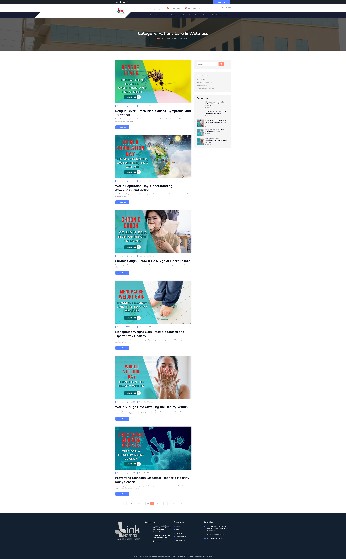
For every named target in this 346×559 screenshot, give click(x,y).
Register (228, 8)
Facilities (182, 15)
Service (165, 15)
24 (178, 503)
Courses (197, 15)
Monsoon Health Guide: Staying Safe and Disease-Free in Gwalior (216, 104)
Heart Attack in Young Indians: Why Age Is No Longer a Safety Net (216, 122)
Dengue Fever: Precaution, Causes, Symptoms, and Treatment (153, 113)
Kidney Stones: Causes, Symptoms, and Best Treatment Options (216, 140)
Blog (190, 15)
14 (139, 503)
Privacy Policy (207, 556)
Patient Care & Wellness (146, 106)
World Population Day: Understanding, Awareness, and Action (144, 188)
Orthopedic (201, 79)
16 (148, 503)
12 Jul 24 (131, 106)
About (158, 15)
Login (223, 8)
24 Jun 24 (131, 473)
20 (165, 503)
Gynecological (202, 85)
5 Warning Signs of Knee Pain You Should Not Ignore (215, 112)
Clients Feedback (181, 537)
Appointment (221, 2)
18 (157, 503)
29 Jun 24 (131, 327)
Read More (122, 127)
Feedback (179, 533)
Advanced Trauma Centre (206, 82)
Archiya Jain (120, 327)
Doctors (173, 15)
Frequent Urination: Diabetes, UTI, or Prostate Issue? (215, 131)
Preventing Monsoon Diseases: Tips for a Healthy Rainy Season (152, 480)
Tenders (205, 15)
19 (161, 503)
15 (143, 503)
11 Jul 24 (131, 181)
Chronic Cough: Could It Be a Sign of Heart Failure (152, 261)
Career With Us (216, 15)
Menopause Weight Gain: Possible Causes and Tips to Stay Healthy (149, 334)
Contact (226, 15)
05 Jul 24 (131, 256)
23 (173, 503)
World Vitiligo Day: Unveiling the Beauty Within (151, 407)
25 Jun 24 (131, 402)
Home (152, 15)
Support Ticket (180, 540)
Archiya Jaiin (120, 106)
